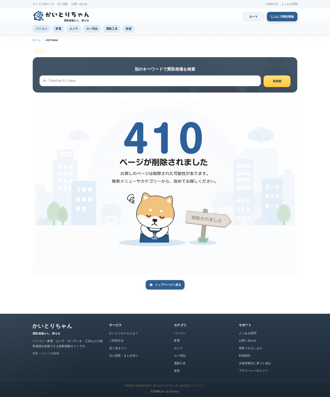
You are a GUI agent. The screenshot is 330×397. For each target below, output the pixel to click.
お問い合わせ (79, 4)
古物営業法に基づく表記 (255, 363)
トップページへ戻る (168, 284)
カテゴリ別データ (43, 4)
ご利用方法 (271, 4)
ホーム (37, 40)
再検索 (277, 81)
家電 (58, 28)
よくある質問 (289, 4)
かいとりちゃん (53, 326)
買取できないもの (250, 348)
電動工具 (112, 28)
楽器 (129, 28)
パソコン (41, 28)
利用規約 (245, 355)
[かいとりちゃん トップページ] (62, 15)
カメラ (73, 28)
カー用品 (92, 28)
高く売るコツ (118, 348)
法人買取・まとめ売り (123, 355)
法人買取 (62, 4)
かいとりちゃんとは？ (123, 333)
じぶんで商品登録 (282, 16)
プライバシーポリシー (253, 370)
